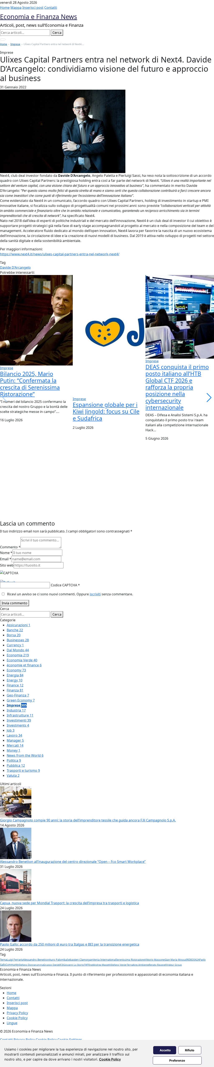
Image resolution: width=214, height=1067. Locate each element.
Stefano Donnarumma (31, 964)
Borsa (13, 635)
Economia (18, 655)
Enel (91, 964)
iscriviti (95, 594)
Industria (16, 710)
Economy (16, 670)
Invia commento (14, 603)
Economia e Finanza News (38, 16)
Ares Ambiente (141, 964)
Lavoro (14, 735)
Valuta (13, 775)
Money (13, 750)
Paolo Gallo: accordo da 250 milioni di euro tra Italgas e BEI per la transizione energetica (69, 944)
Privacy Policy (17, 1013)
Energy (14, 680)
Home (5, 7)
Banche (15, 630)
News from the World (25, 755)
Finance (15, 685)
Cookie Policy (110, 1059)
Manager (15, 740)
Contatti (50, 7)
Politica (14, 760)
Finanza (15, 690)
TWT (86, 964)
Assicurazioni (18, 625)
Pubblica (16, 765)
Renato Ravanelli (158, 964)
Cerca (56, 32)
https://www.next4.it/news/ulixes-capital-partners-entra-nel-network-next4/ (59, 254)
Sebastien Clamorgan (80, 959)
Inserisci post (32, 7)
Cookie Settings (69, 1039)
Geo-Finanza (18, 695)
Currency (15, 645)
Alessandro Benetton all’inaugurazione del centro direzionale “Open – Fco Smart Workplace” (73, 861)
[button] (209, 397)
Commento (10, 547)
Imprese (15, 44)
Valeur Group (174, 964)
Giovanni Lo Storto (73, 964)
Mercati (15, 745)
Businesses (18, 640)
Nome (6, 552)
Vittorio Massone (155, 959)
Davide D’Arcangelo (15, 267)
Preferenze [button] (177, 1060)
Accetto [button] (165, 1050)
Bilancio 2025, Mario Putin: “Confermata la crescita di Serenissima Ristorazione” (30, 384)
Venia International (104, 959)
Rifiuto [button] (189, 1050)
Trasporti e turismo (23, 770)
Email (5, 559)
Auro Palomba (58, 959)
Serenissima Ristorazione (130, 959)
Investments (18, 725)
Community (12, 964)
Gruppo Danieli (51, 964)
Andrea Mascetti (102, 964)
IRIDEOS (190, 959)
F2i (61, 964)
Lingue (12, 1023)
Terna (3, 959)
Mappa (16, 7)
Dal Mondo (18, 650)
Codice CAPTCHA (64, 585)
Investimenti (19, 720)
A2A (197, 959)
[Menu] (2, 39)
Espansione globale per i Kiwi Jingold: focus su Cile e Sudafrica (106, 411)
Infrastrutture (20, 715)
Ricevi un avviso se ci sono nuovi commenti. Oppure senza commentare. (69, 594)
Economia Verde (22, 660)
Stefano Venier (119, 964)
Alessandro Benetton (36, 959)
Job (10, 730)
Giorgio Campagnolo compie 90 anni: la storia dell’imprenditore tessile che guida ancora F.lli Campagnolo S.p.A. (88, 820)
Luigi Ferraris (15, 959)
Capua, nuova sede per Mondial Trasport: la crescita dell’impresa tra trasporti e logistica (69, 903)
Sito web (7, 565)
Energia (15, 675)
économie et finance (24, 665)
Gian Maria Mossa (175, 959)
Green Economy (21, 700)
